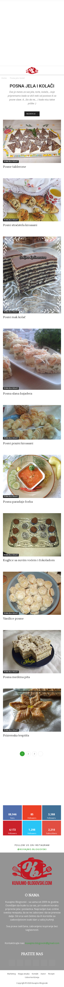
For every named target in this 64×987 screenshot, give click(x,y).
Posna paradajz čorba (18, 501)
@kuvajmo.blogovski (32, 849)
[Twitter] (44, 963)
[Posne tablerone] (32, 141)
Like (12, 806)
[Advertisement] (32, 33)
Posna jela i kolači (11, 161)
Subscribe (51, 822)
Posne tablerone (14, 166)
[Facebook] (12, 963)
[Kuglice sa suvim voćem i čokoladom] (32, 534)
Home (4, 78)
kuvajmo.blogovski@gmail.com (42, 943)
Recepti (51, 974)
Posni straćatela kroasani (20, 225)
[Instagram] (28, 963)
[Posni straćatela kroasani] (32, 199)
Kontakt (35, 974)
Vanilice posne (13, 618)
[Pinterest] (36, 963)
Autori (43, 974)
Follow (32, 806)
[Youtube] (52, 963)
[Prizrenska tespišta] (32, 710)
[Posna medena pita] (32, 651)
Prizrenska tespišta (16, 735)
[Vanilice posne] (32, 593)
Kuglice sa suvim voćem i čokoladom (29, 560)
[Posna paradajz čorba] (32, 476)
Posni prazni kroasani (18, 443)
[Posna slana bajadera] (32, 359)
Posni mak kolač (14, 317)
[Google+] (20, 963)
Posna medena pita (16, 677)
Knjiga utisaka (23, 974)
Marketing (11, 974)
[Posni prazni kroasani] (32, 422)
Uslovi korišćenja (32, 977)
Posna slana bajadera (17, 393)
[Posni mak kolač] (32, 275)
